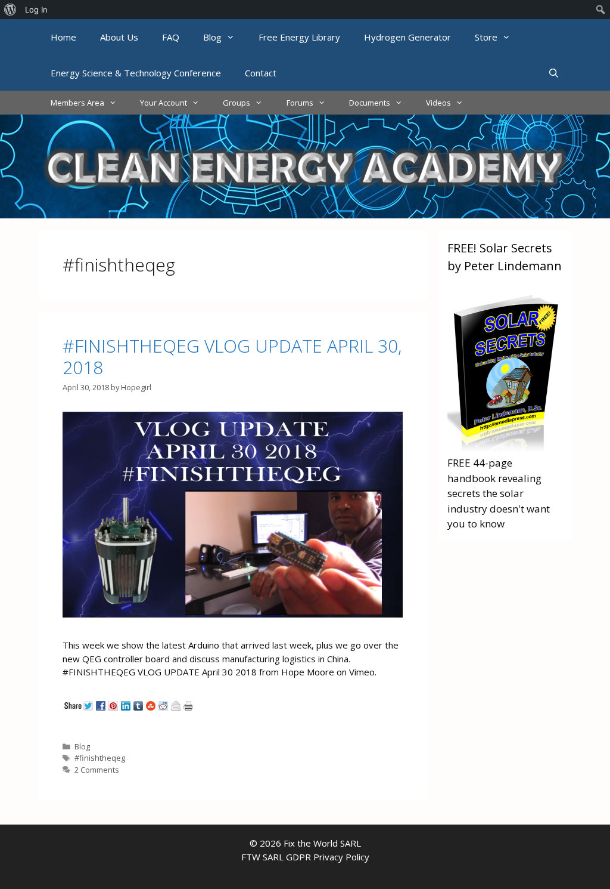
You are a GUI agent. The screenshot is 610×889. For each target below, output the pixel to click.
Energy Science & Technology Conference (136, 73)
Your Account (163, 102)
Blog (212, 37)
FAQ (170, 37)
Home (63, 37)
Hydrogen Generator (407, 37)
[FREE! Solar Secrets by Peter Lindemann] (505, 448)
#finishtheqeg (99, 757)
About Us (119, 37)
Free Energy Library (299, 37)
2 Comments (96, 769)
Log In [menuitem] (36, 9)
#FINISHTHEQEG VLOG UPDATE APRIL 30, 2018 (232, 356)
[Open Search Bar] (553, 73)
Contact (260, 73)
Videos (438, 102)
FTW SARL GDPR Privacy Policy (305, 857)
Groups (236, 102)
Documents (369, 102)
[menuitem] (10, 9)
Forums (300, 102)
